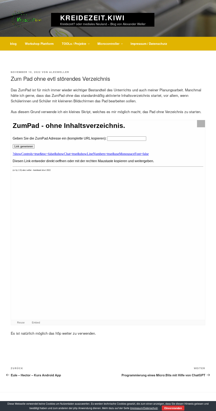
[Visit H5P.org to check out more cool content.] (201, 322)
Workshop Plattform (39, 43)
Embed (36, 322)
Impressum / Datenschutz (149, 43)
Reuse (21, 322)
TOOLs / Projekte (74, 43)
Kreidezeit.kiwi (92, 17)
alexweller (59, 72)
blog (13, 43)
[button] (201, 123)
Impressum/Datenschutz (144, 408)
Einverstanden (173, 408)
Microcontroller (108, 43)
